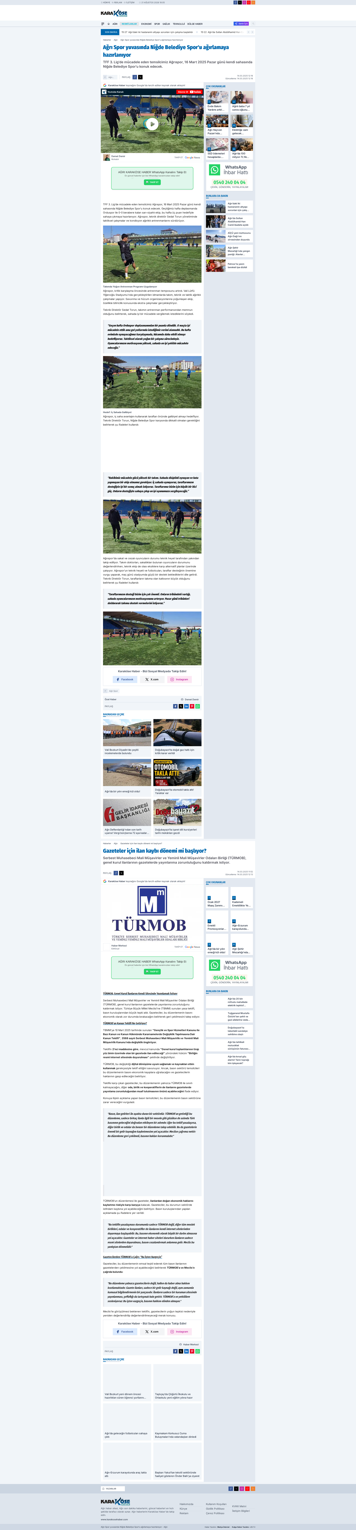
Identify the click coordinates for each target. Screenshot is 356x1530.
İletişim (130, 2)
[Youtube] (249, 2)
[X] (240, 2)
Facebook (127, 679)
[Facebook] (235, 2)
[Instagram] (244, 2)
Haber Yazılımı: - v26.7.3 (230, 1527)
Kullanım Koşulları (216, 1504)
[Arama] (253, 23)
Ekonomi (146, 24)
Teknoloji (179, 24)
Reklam (118, 2)
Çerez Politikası (215, 1513)
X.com (154, 679)
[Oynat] (152, 124)
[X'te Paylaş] (140, 77)
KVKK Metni (239, 1506)
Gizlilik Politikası (215, 1508)
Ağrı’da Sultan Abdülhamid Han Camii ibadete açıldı (154, 32)
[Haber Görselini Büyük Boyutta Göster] (152, 254)
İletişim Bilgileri (241, 1510)
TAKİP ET (154, 182)
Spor (157, 24)
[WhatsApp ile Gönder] (197, 706)
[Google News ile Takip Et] (192, 157)
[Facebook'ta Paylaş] (135, 77)
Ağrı (115, 24)
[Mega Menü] (103, 23)
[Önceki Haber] (248, 32)
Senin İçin (243, 23)
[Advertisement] (87, 68)
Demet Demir (118, 157)
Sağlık (166, 24)
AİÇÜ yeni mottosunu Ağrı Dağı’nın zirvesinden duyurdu (225, 32)
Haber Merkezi (119, 947)
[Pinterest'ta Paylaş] (192, 706)
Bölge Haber (194, 24)
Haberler (107, 40)
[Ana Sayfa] (108, 24)
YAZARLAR (111, 1488)
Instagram (182, 679)
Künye (106, 2)
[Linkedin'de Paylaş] (186, 706)
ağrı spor (110, 77)
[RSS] (253, 2)
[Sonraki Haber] (252, 32)
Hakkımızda (186, 1504)
